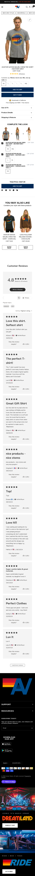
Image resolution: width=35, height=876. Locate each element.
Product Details (7, 112)
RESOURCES (7, 711)
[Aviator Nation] (17, 808)
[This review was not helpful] (27, 344)
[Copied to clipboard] (17, 190)
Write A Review (18, 289)
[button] (10, 825)
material (6, 306)
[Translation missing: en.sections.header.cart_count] (32, 7)
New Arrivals (21, 13)
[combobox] (24, 311)
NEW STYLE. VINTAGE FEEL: (17, 1)
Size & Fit (4, 107)
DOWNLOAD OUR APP (9, 738)
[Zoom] (29, 19)
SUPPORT (6, 704)
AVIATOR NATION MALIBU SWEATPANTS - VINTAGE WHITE (20, 165)
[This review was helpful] (23, 344)
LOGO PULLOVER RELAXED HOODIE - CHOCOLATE (25, 237)
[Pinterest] (10, 190)
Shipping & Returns (8, 117)
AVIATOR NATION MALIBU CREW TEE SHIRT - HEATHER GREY (20, 143)
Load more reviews (17, 665)
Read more (9, 427)
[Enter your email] (32, 728)
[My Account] (29, 7)
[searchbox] (10, 297)
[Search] (26, 7)
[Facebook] (2, 190)
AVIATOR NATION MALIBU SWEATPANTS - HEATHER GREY (20, 154)
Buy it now (17, 95)
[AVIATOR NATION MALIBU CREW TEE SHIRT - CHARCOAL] (9, 220)
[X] (6, 190)
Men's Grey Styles (8, 13)
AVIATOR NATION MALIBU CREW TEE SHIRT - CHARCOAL (9, 237)
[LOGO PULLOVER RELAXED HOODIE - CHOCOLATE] (26, 220)
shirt (12, 306)
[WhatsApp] (14, 190)
